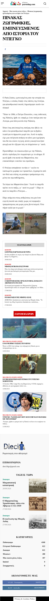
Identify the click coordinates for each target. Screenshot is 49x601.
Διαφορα (8, 250)
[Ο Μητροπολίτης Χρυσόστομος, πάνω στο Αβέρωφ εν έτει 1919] (37, 504)
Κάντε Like (40, 582)
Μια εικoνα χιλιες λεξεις (17, 11)
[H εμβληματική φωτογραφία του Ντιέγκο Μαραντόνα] (24, 364)
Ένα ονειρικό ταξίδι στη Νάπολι (16, 343)
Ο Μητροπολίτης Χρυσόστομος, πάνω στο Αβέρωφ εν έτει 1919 (23, 282)
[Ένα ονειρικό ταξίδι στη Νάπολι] (24, 328)
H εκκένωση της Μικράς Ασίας (18, 297)
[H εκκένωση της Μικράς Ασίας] (37, 522)
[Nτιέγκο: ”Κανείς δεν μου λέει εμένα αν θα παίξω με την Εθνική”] (24, 402)
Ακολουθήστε (39, 588)
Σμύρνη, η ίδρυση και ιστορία (17, 252)
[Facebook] (5, 49)
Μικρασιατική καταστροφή (16, 266)
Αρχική (5, 11)
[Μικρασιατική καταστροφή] (37, 485)
